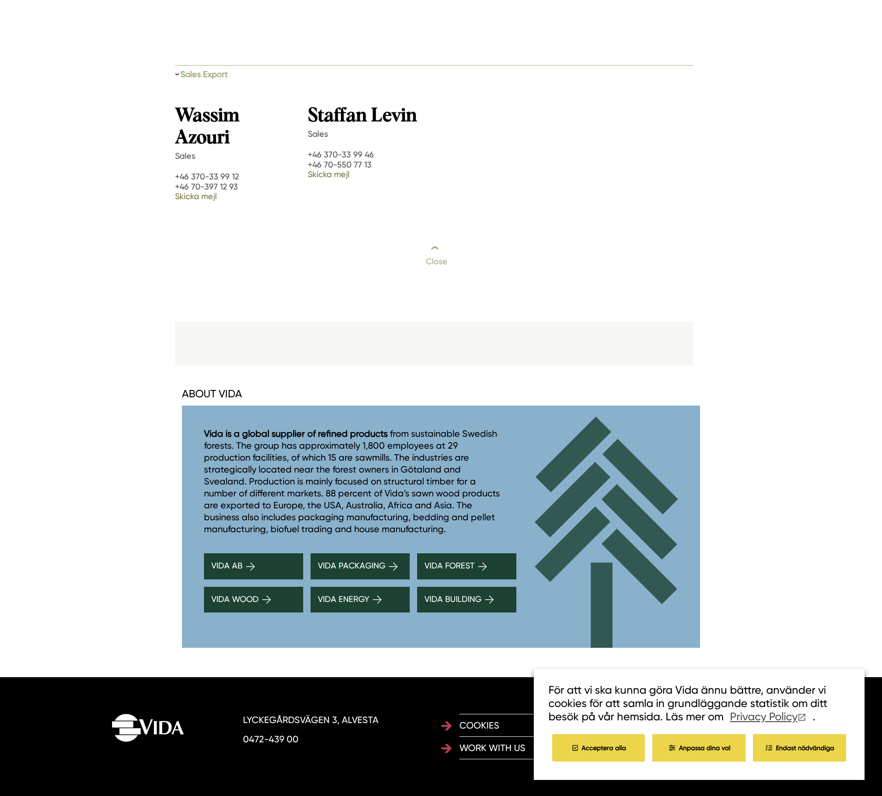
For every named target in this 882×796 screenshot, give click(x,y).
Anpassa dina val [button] (704, 747)
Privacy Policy (763, 716)
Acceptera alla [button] (604, 747)
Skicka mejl (196, 196)
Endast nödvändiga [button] (805, 747)
